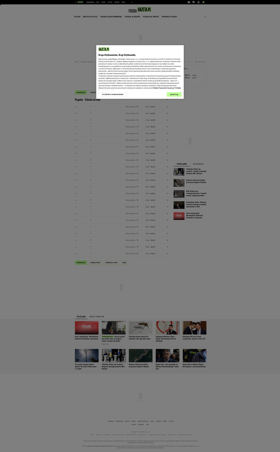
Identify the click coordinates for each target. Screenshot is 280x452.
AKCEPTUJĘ (174, 94)
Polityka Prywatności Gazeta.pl (163, 88)
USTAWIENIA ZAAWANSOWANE (112, 94)
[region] (140, 72)
